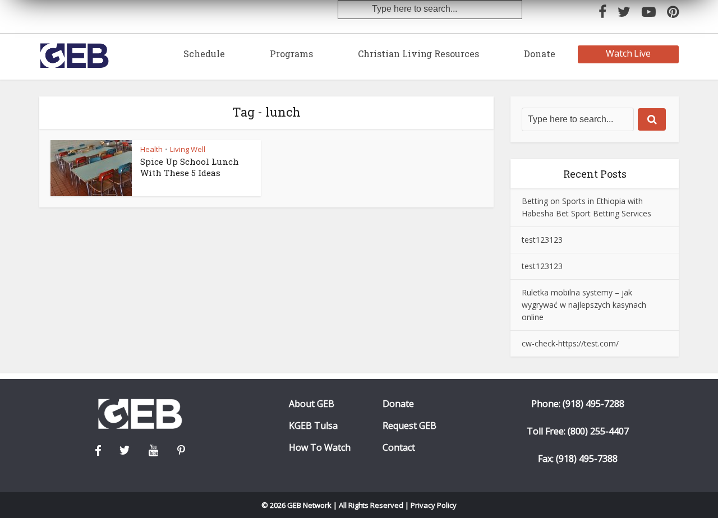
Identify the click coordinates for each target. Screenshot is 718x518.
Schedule (204, 53)
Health (151, 149)
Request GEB (409, 425)
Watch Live (628, 53)
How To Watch (320, 447)
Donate (539, 53)
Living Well (187, 149)
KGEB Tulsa (313, 425)
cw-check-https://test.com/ (570, 343)
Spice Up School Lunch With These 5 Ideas (189, 167)
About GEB (311, 404)
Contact (399, 447)
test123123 (542, 239)
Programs (291, 53)
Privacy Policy (434, 505)
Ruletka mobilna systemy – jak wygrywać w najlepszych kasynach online (584, 304)
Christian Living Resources (418, 53)
